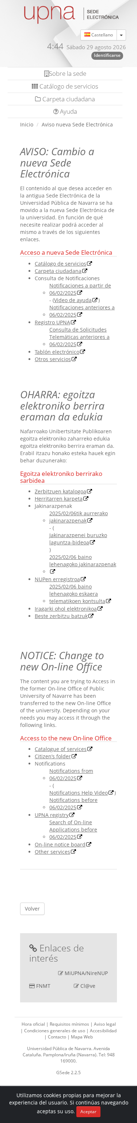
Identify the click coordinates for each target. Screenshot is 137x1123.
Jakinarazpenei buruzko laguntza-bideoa (78, 539)
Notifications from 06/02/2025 (71, 774)
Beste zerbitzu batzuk (61, 616)
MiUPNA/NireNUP (86, 973)
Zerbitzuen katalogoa (60, 491)
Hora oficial (34, 1024)
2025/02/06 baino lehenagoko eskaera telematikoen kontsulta (77, 593)
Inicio (26, 124)
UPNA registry (52, 814)
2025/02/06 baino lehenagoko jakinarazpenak (82, 560)
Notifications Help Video (78, 792)
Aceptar (88, 1111)
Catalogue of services (61, 749)
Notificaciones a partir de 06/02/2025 (80, 289)
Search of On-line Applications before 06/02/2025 (73, 829)
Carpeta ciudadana (68, 99)
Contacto (57, 1037)
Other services (52, 851)
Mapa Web (82, 1037)
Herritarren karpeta (59, 498)
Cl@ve (87, 985)
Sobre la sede (67, 73)
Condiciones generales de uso (55, 1031)
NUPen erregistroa (57, 579)
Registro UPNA (52, 322)
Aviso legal (105, 1024)
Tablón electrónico (57, 351)
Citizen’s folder (53, 756)
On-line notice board (60, 844)
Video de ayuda (73, 300)
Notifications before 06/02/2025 (73, 804)
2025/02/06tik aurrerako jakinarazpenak (78, 517)
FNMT (43, 985)
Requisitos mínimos (70, 1024)
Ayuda (67, 111)
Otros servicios (53, 359)
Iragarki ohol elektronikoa (66, 608)
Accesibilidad (103, 1031)
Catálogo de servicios (68, 86)
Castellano (101, 35)
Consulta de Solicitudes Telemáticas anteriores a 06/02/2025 (79, 337)
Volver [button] (32, 908)
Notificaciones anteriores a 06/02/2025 (82, 311)
